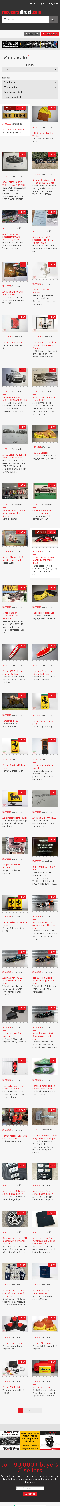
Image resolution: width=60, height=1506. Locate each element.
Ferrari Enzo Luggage (12, 1343)
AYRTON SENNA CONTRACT (44, 818)
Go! (53, 19)
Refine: (6, 77)
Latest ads (32, 33)
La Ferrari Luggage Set (43, 613)
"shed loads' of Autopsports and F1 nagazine (11, 616)
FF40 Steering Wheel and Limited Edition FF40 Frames (44, 345)
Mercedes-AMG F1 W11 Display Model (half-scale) (43, 1036)
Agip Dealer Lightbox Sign (15, 818)
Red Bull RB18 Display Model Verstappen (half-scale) (44, 981)
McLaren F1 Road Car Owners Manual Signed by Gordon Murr (43, 1241)
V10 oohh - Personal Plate (15, 130)
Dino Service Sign (41, 1387)
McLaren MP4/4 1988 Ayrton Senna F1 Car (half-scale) (45, 925)
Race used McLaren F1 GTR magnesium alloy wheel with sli (14, 1241)
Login (41, 3)
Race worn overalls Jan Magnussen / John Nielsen (13, 513)
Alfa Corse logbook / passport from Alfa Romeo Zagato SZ (11, 237)
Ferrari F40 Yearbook (12, 342)
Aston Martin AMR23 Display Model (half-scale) (12, 981)
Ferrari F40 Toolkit (11, 1387)
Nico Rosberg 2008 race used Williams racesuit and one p (13, 1293)
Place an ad (50, 33)
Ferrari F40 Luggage (42, 1343)
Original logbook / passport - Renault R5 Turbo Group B (42, 240)
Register (53, 3)
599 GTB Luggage (40, 453)
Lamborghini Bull (11, 721)
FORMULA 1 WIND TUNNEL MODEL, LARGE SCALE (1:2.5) (44, 560)
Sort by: (30, 64)
